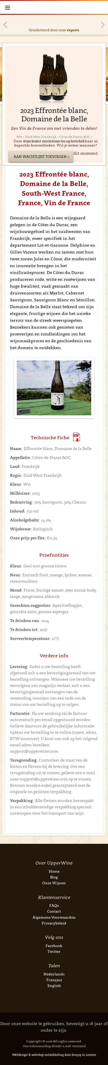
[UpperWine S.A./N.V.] (54, 7)
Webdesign (20, 1055)
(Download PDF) (76, 437)
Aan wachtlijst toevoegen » (41, 156)
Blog (54, 877)
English (54, 985)
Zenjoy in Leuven (84, 1055)
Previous (5, 25)
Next (103, 25)
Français (54, 980)
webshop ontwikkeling (47, 1055)
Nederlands (54, 974)
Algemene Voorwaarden (54, 917)
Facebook (54, 945)
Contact (54, 911)
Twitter (54, 951)
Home (54, 871)
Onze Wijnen (54, 883)
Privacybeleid (54, 923)
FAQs (54, 905)
